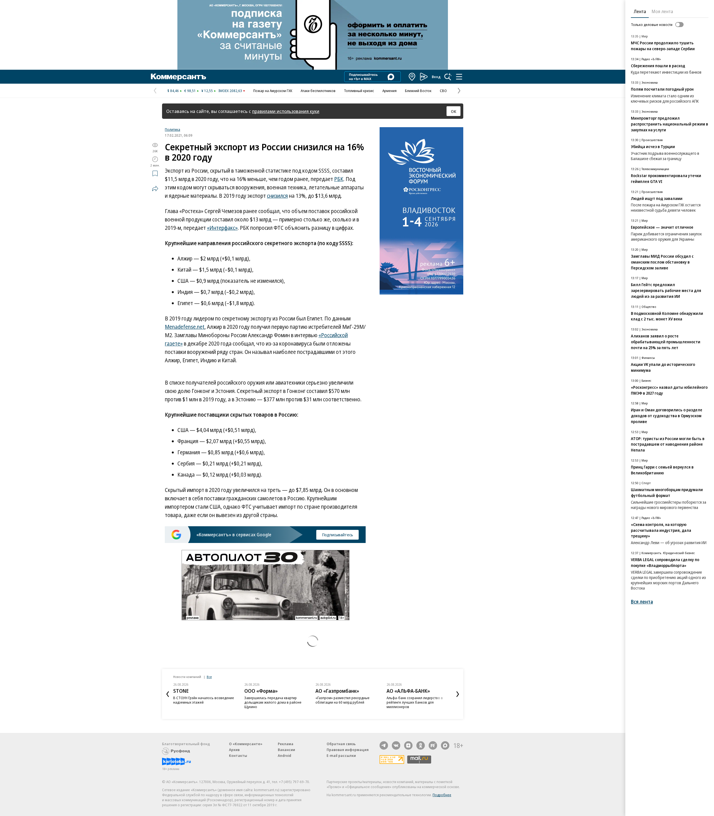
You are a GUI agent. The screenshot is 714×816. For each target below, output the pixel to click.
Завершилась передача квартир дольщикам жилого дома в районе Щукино (272, 702)
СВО (443, 90)
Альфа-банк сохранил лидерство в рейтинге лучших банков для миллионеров (415, 702)
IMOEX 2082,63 (230, 90)
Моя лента (662, 11)
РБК (338, 179)
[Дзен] (408, 745)
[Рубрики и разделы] (459, 77)
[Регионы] (412, 77)
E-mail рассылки (341, 755)
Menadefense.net (184, 326)
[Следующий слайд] (457, 694)
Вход (436, 76)
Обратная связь (341, 743)
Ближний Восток (418, 90)
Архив (234, 749)
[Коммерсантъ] (178, 77)
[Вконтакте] (396, 745)
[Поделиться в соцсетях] (155, 188)
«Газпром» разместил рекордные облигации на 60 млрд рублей (342, 700)
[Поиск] (448, 77)
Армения (389, 90)
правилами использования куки (285, 111)
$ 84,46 (173, 90)
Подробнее (442, 794)
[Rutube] (433, 745)
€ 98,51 (190, 90)
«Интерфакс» (222, 227)
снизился (277, 195)
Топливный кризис (359, 90)
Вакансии (286, 749)
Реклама (285, 743)
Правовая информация (348, 749)
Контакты (238, 755)
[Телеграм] (384, 745)
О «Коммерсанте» (245, 743)
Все (209, 677)
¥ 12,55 (207, 90)
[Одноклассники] (420, 745)
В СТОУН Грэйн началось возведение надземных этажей (203, 700)
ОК (453, 111)
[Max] (445, 745)
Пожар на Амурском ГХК (272, 90)
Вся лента (642, 601)
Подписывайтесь (337, 534)
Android (284, 755)
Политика (172, 129)
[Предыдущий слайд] (167, 694)
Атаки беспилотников (318, 90)
